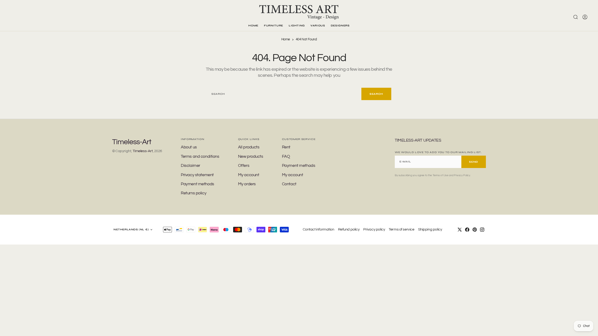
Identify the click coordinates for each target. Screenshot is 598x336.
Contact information (318, 229)
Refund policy (349, 229)
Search (376, 93)
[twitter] (459, 229)
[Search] (575, 17)
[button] (585, 17)
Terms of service (401, 229)
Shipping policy (430, 229)
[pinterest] (474, 229)
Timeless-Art (143, 151)
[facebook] (467, 229)
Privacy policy (374, 229)
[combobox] (284, 94)
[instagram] (482, 229)
